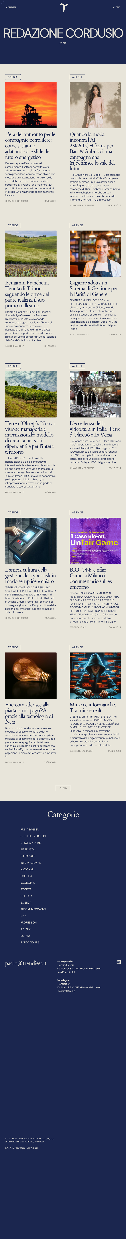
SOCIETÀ (26, 889)
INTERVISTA (27, 849)
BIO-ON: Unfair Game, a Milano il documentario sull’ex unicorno (91, 578)
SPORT (24, 916)
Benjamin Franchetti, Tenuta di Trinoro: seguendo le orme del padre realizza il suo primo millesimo (27, 294)
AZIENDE (13, 77)
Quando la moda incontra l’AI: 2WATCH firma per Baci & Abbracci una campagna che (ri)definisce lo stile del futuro (92, 151)
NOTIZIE (116, 7)
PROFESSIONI (28, 922)
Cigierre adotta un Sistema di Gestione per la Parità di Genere (94, 288)
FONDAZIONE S (29, 942)
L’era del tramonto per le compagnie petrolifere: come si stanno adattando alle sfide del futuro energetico (30, 146)
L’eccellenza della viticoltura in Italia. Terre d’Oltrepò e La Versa (95, 429)
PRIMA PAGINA (29, 829)
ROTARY (25, 936)
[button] (63, 788)
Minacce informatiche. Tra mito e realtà (93, 707)
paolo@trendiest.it (25, 963)
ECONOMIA (27, 883)
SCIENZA (25, 902)
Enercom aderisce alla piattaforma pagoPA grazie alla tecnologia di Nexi (29, 713)
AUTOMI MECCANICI (33, 909)
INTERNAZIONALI (30, 863)
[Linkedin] (118, 962)
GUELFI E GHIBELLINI (33, 836)
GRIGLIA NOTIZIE (30, 843)
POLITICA (26, 876)
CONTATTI (11, 7)
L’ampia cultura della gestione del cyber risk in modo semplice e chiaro (30, 575)
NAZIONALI (27, 869)
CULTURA (26, 896)
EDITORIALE (27, 856)
